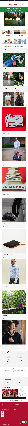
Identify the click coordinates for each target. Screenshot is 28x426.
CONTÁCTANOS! (16, 411)
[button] (2, 5)
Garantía (3, 406)
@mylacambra (19, 400)
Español (9, 424)
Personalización (16, 406)
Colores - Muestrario (16, 404)
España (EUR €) (4, 424)
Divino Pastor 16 (8, 383)
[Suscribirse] (20, 374)
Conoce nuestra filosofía (7, 37)
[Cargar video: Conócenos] (10, 393)
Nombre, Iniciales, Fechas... (19, 37)
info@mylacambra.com (8, 379)
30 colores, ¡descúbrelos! (7, 46)
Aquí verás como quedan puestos (19, 46)
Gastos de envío (3, 404)
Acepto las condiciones (14, 375)
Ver (3, 135)
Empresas (15, 409)
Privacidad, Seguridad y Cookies (5, 409)
